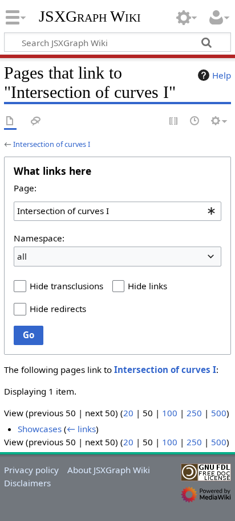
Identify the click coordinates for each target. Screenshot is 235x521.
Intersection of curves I (51, 144)
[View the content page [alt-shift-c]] (10, 121)
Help (221, 75)
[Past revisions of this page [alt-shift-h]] (195, 121)
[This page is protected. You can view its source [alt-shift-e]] (174, 121)
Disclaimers (27, 483)
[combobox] (117, 211)
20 (128, 413)
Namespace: (39, 238)
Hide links (147, 286)
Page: (25, 188)
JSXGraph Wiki (90, 16)
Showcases (40, 428)
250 (194, 413)
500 (218, 413)
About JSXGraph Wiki (108, 469)
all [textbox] (22, 256)
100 (169, 413)
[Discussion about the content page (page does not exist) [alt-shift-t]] (36, 121)
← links (81, 428)
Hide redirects (58, 308)
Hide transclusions (66, 286)
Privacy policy (31, 469)
